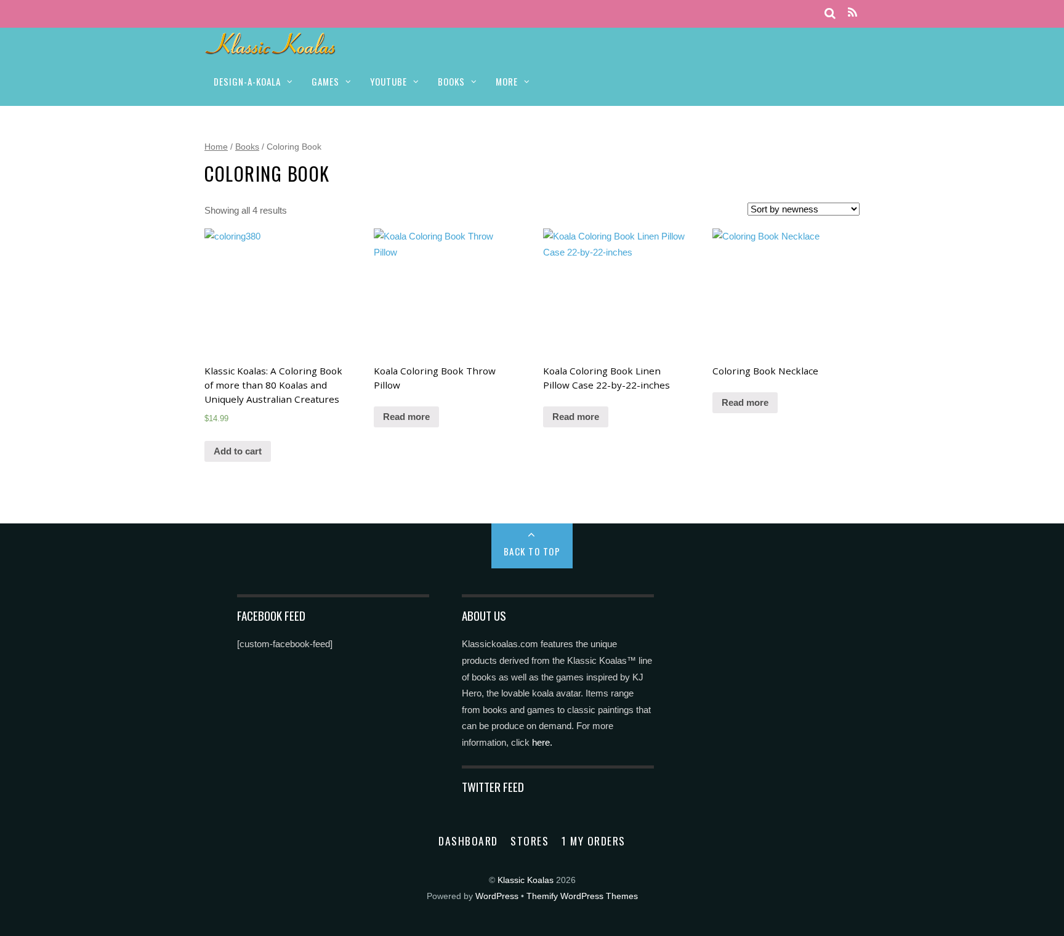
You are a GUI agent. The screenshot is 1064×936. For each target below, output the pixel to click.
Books (247, 146)
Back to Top (532, 551)
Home (216, 146)
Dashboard (468, 841)
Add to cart (238, 451)
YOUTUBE (388, 81)
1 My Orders (594, 841)
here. (542, 742)
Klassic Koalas (526, 880)
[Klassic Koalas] (270, 48)
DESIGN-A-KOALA (247, 81)
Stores (529, 841)
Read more (406, 416)
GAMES (325, 81)
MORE (507, 81)
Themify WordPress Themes (582, 896)
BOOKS (451, 81)
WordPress (496, 896)
